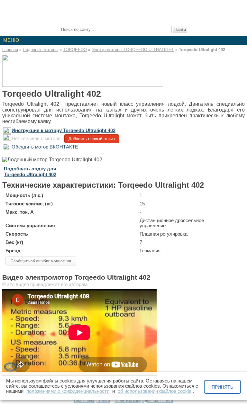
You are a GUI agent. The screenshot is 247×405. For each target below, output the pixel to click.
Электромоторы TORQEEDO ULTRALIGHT (133, 49)
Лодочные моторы (40, 49)
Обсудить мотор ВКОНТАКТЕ (45, 146)
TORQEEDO (75, 49)
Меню (11, 40)
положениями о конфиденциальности (67, 391)
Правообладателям (92, 401)
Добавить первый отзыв (92, 138)
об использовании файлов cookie (154, 391)
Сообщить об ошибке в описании (41, 260)
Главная (10, 49)
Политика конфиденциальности (143, 401)
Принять (222, 387)
